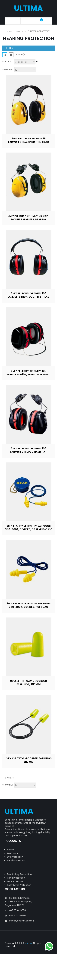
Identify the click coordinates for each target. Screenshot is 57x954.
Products (21, 31)
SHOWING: (7, 69)
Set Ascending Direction (37, 62)
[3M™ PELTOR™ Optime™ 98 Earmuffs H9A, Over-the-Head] (28, 104)
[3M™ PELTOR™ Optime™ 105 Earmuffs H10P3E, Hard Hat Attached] (28, 414)
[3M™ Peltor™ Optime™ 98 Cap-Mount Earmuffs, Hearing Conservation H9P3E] (28, 182)
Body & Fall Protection (19, 885)
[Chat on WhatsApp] (49, 946)
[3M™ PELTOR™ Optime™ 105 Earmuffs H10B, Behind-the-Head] (28, 336)
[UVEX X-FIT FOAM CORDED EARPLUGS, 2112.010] (28, 724)
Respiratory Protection (19, 874)
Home (9, 31)
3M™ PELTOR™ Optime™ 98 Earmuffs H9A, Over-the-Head (28, 140)
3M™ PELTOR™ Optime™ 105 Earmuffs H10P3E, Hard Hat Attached (28, 452)
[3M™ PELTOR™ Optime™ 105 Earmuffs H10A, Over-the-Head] (28, 259)
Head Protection (16, 860)
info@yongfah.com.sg (21, 920)
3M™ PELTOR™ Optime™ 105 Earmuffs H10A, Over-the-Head (28, 295)
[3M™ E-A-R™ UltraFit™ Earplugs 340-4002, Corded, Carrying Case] (28, 491)
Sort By (6, 61)
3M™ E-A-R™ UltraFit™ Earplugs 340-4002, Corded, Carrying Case (28, 527)
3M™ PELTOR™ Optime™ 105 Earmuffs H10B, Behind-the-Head (29, 372)
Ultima (28, 943)
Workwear (12, 853)
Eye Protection (15, 856)
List (11, 54)
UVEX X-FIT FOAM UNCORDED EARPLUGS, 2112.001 (28, 682)
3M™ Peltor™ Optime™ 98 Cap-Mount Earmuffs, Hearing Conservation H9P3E (28, 219)
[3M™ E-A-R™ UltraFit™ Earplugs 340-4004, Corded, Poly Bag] (28, 569)
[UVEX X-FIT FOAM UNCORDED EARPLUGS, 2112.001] (28, 646)
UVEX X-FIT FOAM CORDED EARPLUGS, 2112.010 (28, 760)
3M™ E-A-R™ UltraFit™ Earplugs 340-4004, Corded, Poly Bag (28, 605)
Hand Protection (16, 877)
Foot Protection (15, 881)
